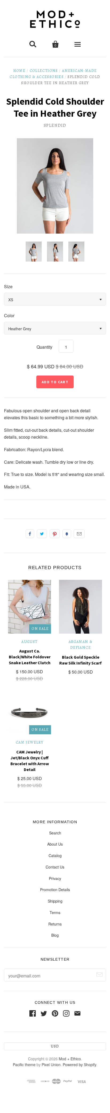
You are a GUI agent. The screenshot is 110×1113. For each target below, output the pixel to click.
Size (8, 286)
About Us (55, 844)
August (29, 641)
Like (30, 533)
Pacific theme (24, 1064)
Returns (55, 924)
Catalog (55, 855)
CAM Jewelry (29, 742)
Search (55, 832)
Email (79, 533)
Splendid (55, 125)
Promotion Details (55, 889)
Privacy (55, 878)
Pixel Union (51, 1064)
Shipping (55, 901)
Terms (55, 912)
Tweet (42, 533)
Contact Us (55, 867)
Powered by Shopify (79, 1064)
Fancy (66, 533)
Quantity (44, 347)
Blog (55, 935)
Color (9, 315)
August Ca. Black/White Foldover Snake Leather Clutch (29, 656)
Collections (44, 70)
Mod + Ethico (70, 1058)
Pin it (55, 533)
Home (19, 70)
